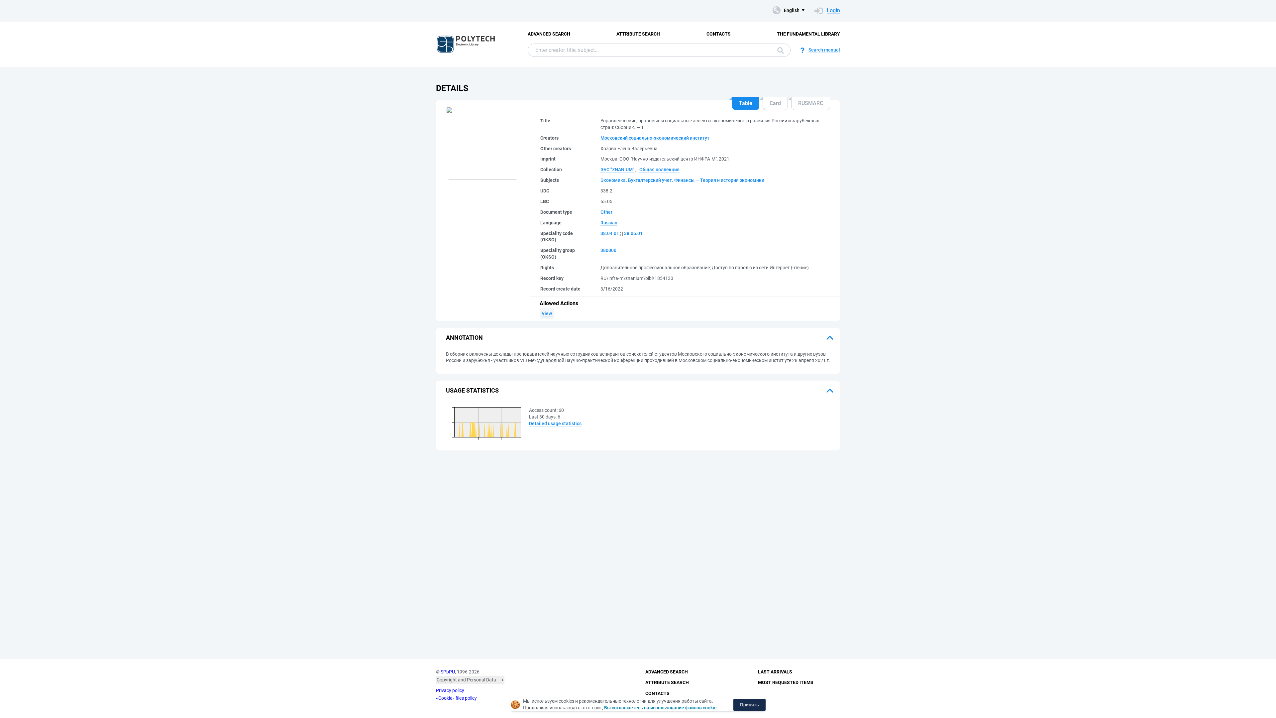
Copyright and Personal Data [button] (466, 679)
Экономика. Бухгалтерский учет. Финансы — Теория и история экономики (682, 180)
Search (779, 50)
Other (606, 212)
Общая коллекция (659, 169)
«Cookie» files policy (456, 698)
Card (775, 103)
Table (745, 103)
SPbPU (448, 671)
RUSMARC (810, 103)
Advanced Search (549, 34)
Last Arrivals (775, 671)
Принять (749, 704)
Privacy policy (450, 690)
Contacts (718, 34)
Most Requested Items (785, 682)
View (547, 313)
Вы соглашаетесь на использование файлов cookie (660, 707)
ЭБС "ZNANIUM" (617, 169)
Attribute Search (638, 34)
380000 (608, 250)
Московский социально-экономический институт (654, 138)
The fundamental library (808, 34)
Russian (608, 222)
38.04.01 (609, 233)
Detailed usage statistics (555, 423)
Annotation (464, 337)
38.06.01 (633, 233)
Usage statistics (472, 390)
